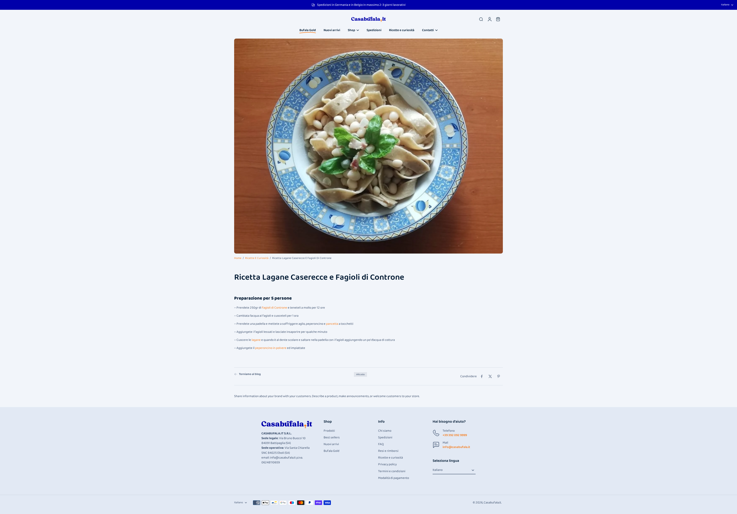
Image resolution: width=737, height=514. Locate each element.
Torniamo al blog (250, 374)
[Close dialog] (86, 446)
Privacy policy (387, 464)
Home (237, 258)
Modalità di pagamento (393, 478)
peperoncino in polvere (270, 347)
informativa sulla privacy (23, 493)
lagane (256, 339)
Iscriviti (47, 503)
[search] (481, 19)
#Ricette (360, 374)
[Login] (489, 19)
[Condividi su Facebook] (482, 376)
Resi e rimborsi (388, 451)
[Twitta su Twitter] (490, 376)
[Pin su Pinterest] (498, 376)
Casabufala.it (492, 502)
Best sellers (332, 437)
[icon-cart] (498, 19)
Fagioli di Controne (274, 307)
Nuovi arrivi (331, 444)
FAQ (381, 444)
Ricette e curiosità (257, 258)
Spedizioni (385, 437)
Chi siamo (384, 431)
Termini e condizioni (391, 471)
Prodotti (329, 431)
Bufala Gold (331, 451)
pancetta (332, 323)
